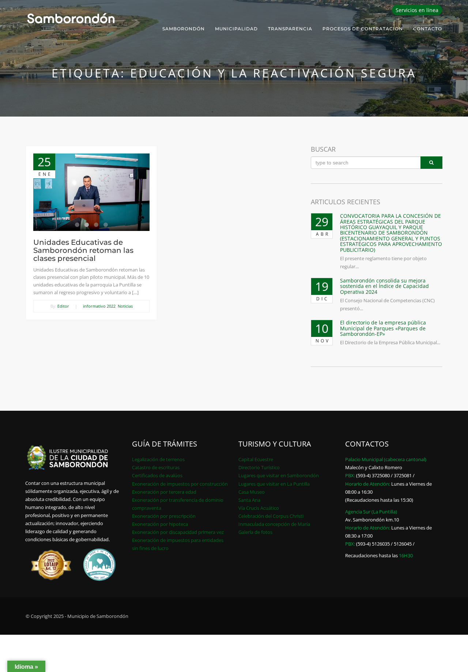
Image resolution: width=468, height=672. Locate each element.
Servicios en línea (417, 10)
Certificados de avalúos (157, 475)
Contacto (427, 28)
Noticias (125, 306)
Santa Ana (249, 500)
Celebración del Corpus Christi (270, 516)
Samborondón (183, 28)
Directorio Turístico (259, 467)
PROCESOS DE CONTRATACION (362, 28)
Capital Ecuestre (255, 459)
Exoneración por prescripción (164, 516)
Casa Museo (251, 492)
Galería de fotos (255, 532)
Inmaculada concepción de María (274, 524)
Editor (63, 306)
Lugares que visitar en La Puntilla (274, 484)
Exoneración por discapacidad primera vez (178, 532)
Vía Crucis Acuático (258, 508)
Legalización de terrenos (158, 459)
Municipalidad (236, 28)
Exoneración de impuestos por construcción (180, 484)
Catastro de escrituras (156, 467)
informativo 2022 (99, 306)
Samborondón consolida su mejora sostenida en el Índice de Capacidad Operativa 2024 (384, 286)
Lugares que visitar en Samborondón (278, 475)
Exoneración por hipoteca (160, 524)
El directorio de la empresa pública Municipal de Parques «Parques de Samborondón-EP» (383, 328)
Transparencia (290, 28)
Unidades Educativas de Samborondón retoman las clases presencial (83, 250)
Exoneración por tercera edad (164, 492)
